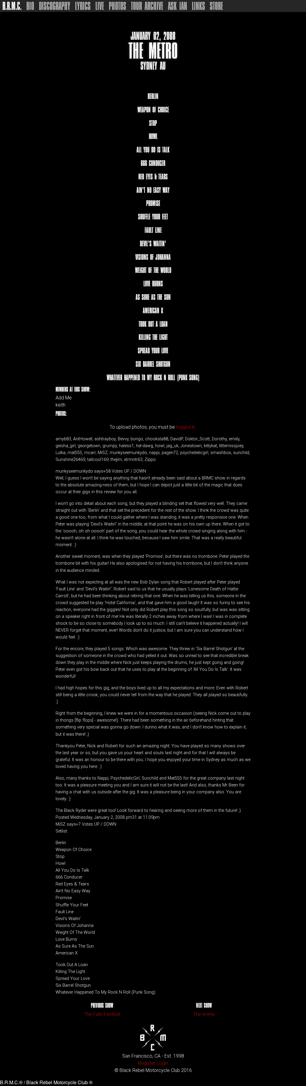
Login (162, 1063)
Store (216, 6)
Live (99, 6)
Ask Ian (177, 6)
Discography (54, 6)
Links (198, 6)
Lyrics (83, 6)
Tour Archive (147, 6)
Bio (30, 6)
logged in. (186, 427)
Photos (117, 6)
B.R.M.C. (12, 6)
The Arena (204, 1014)
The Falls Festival (102, 1014)
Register (146, 1063)
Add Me (64, 397)
